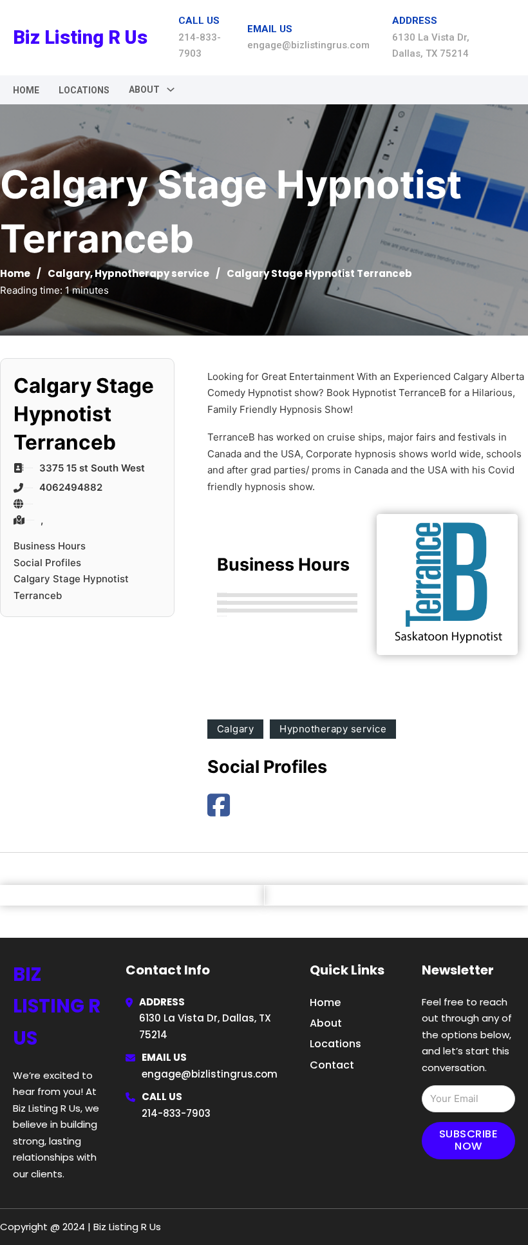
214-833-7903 (176, 1113)
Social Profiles (47, 562)
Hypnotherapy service (152, 273)
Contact (332, 1065)
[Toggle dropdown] (170, 89)
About (326, 1023)
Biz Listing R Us (80, 37)
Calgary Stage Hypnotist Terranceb (71, 587)
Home (26, 90)
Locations (84, 90)
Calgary (69, 273)
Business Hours (50, 546)
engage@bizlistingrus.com (210, 1074)
